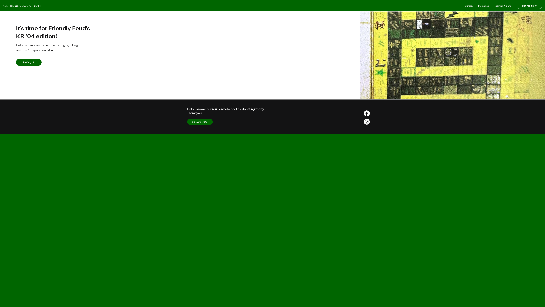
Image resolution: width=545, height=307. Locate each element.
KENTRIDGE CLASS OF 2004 (22, 5)
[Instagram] (367, 122)
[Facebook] (367, 113)
